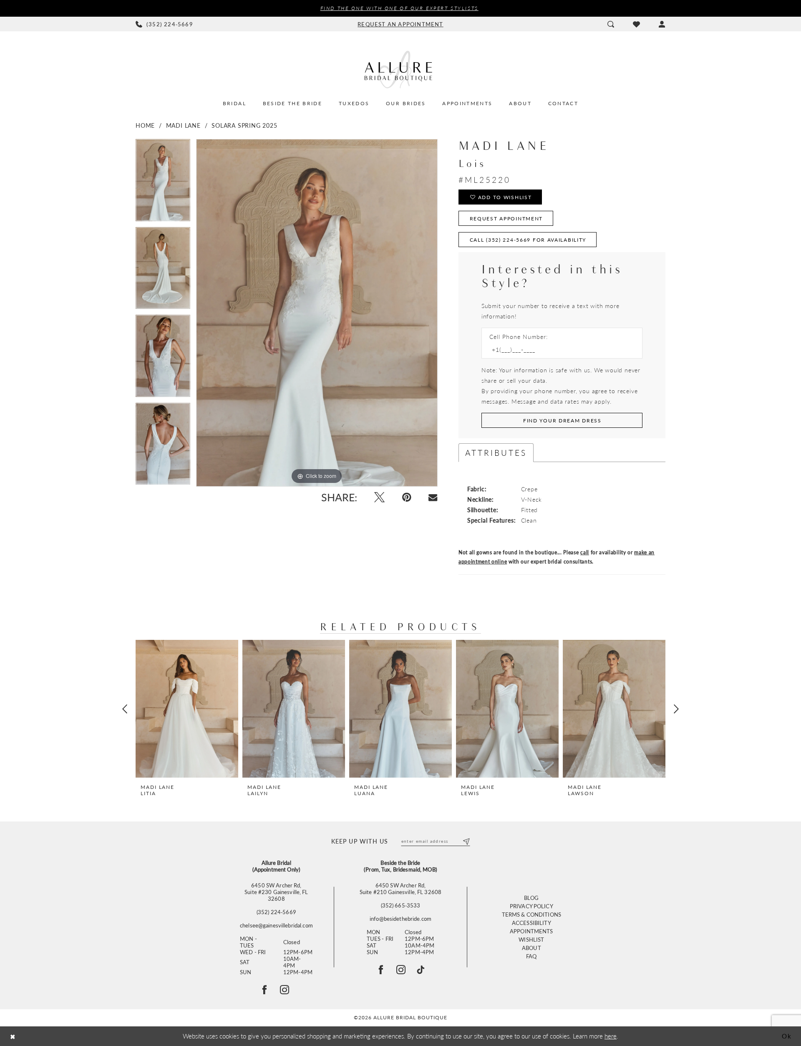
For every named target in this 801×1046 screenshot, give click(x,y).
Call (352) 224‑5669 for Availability (528, 239)
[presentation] (187, 709)
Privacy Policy (531, 906)
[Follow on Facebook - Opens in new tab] (264, 990)
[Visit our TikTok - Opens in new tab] (420, 969)
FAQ (531, 956)
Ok (787, 1035)
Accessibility (531, 923)
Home (145, 125)
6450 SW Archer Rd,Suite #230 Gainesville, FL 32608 (276, 892)
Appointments (531, 931)
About (531, 948)
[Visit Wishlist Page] (636, 24)
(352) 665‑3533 (401, 905)
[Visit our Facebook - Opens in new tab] (381, 970)
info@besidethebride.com (400, 918)
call (584, 552)
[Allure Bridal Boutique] (400, 69)
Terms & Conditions (531, 914)
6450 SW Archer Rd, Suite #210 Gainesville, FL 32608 (400, 888)
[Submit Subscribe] (466, 841)
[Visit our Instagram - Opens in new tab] (401, 970)
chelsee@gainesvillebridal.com (276, 925)
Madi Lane (183, 125)
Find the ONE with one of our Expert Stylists (399, 8)
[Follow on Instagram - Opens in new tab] (285, 990)
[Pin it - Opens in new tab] (406, 497)
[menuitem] (164, 24)
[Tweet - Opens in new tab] (379, 497)
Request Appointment (506, 218)
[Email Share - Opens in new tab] (433, 497)
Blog (531, 898)
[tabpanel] (163, 183)
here (611, 1035)
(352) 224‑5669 (276, 912)
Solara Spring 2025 (244, 125)
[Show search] (610, 24)
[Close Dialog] (12, 1036)
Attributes (496, 452)
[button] (662, 24)
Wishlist (531, 939)
